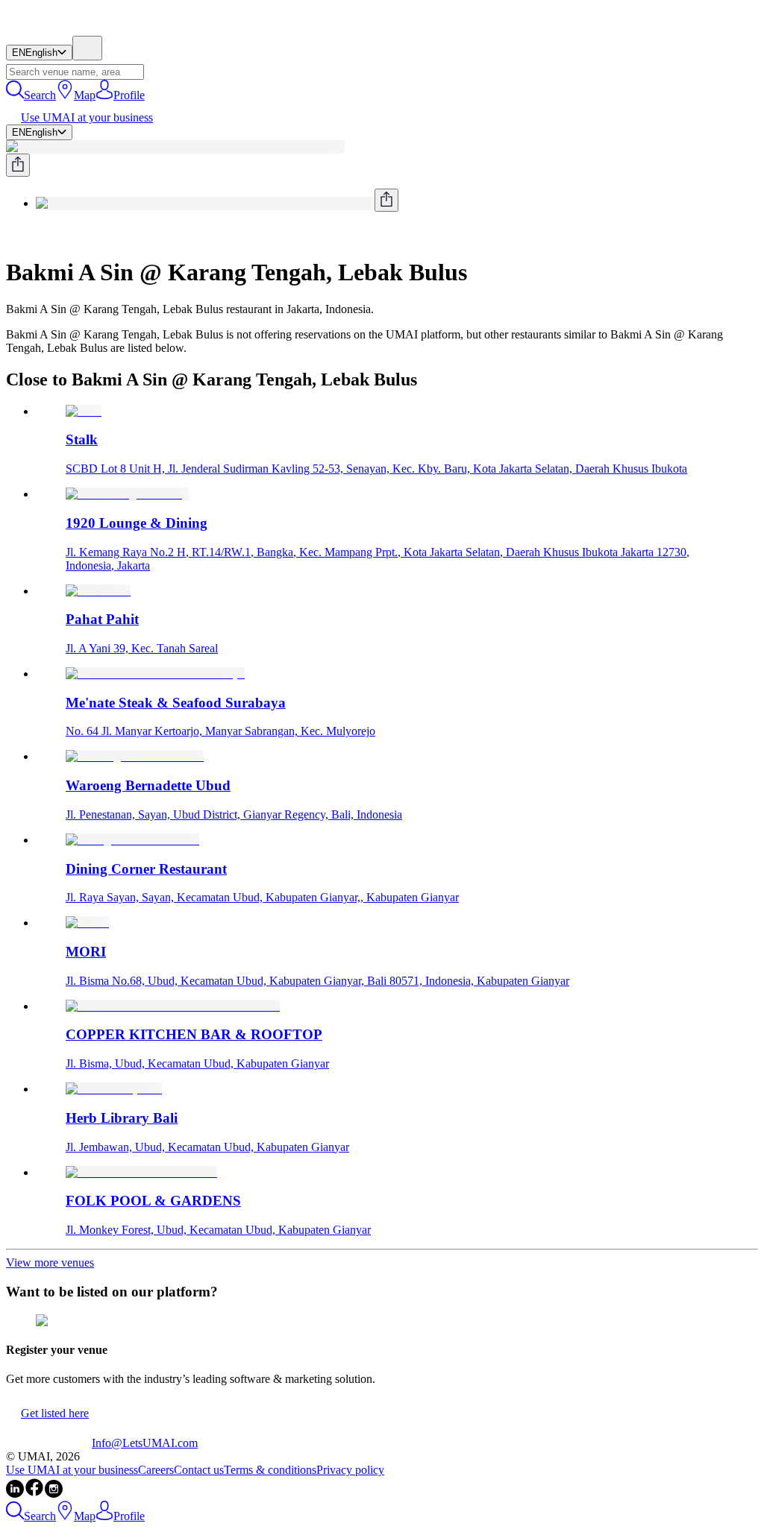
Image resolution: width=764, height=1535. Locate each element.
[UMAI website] (49, 1443)
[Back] (12, 236)
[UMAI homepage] (49, 28)
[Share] (18, 165)
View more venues (50, 1262)
